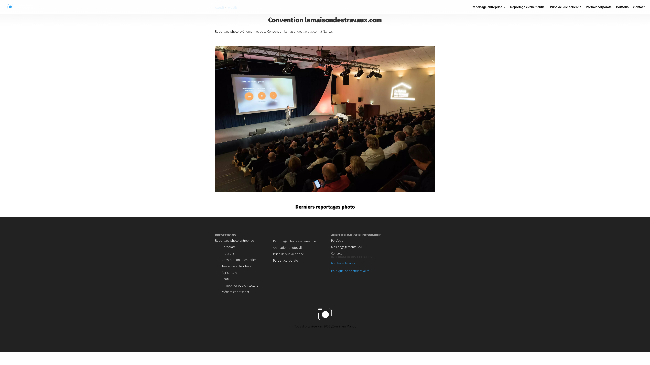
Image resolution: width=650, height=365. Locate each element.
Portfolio (622, 7)
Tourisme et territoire (237, 266)
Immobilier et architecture (240, 285)
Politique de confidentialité (350, 271)
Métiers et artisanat (235, 292)
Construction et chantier (239, 260)
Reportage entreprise (487, 7)
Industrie (228, 253)
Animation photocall (287, 248)
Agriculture (229, 273)
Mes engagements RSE (347, 247)
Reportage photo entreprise (234, 240)
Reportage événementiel (527, 7)
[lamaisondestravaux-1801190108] (325, 192)
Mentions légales (343, 263)
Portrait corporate (599, 7)
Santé (226, 279)
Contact (639, 7)
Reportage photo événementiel (295, 241)
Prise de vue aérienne (565, 7)
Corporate (229, 247)
